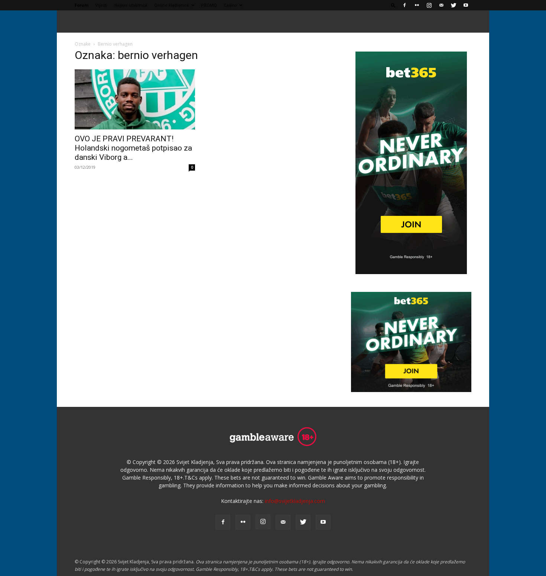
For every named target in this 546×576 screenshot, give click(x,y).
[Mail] (441, 5)
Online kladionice (171, 5)
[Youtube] (465, 5)
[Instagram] (429, 5)
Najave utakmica (130, 5)
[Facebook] (404, 5)
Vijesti (101, 5)
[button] (393, 5)
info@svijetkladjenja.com (295, 500)
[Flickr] (416, 5)
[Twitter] (453, 5)
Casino (230, 5)
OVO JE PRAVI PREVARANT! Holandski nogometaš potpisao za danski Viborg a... (133, 148)
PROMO (209, 5)
